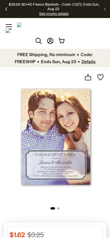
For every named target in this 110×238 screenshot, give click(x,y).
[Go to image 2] (58, 208)
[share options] (88, 77)
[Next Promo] (104, 9)
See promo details (54, 13)
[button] (50, 41)
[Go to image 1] (52, 208)
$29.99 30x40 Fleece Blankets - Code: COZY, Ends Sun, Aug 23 (54, 6)
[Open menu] (9, 26)
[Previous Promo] (6, 9)
